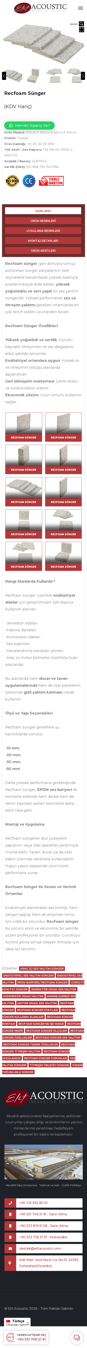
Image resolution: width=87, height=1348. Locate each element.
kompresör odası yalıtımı (23, 996)
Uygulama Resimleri (43, 231)
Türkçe (18, 1321)
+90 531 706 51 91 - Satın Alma (43, 1214)
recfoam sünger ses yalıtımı (57, 1037)
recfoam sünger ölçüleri (46, 1030)
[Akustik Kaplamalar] (40, 8)
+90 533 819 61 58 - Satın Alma (43, 1226)
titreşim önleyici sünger (49, 1065)
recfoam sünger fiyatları (37, 1010)
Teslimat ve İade (49, 1185)
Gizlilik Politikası (71, 1185)
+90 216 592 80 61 (33, 1203)
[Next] (83, 76)
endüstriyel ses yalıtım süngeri (28, 975)
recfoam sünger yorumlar (45, 1058)
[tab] (43, 210)
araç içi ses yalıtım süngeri (42, 968)
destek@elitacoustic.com (40, 1248)
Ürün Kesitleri (43, 250)
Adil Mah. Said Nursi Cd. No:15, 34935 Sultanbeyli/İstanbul (48, 1263)
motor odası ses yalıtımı (37, 1003)
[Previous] (4, 76)
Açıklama (43, 211)
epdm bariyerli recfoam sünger (42, 982)
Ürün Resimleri (43, 221)
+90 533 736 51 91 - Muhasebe (43, 1237)
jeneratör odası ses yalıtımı (53, 989)
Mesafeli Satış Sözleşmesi (21, 1185)
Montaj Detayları (43, 241)
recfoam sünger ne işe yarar (41, 1023)
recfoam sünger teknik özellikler (30, 1044)
